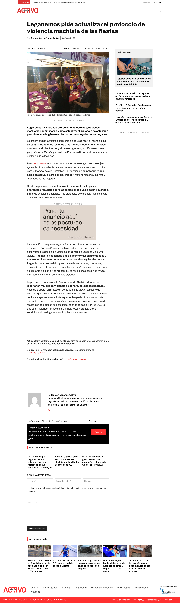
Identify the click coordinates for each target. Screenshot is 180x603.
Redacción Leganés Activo (45, 38)
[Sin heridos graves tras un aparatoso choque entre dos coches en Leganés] (90, 551)
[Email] (137, 38)
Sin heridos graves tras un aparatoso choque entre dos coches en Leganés (90, 564)
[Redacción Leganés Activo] (38, 402)
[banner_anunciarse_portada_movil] (68, 222)
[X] (124, 38)
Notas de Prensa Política (96, 48)
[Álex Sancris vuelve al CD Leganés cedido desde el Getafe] (65, 551)
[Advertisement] (67, 325)
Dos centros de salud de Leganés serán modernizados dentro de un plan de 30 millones (132, 96)
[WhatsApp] (130, 38)
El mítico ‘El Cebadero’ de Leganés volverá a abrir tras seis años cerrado (133, 108)
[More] (150, 38)
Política (41, 48)
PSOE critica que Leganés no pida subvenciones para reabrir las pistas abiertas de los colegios (40, 462)
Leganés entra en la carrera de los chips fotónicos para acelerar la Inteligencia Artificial (134, 81)
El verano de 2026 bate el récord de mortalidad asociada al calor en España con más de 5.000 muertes (39, 565)
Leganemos (76, 48)
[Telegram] (143, 38)
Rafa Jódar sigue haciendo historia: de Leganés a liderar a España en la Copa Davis (114, 565)
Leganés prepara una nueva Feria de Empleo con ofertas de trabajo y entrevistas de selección (133, 120)
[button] (160, 12)
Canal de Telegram (36, 352)
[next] (94, 2)
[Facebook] (117, 38)
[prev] (89, 2)
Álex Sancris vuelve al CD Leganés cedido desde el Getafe (64, 563)
